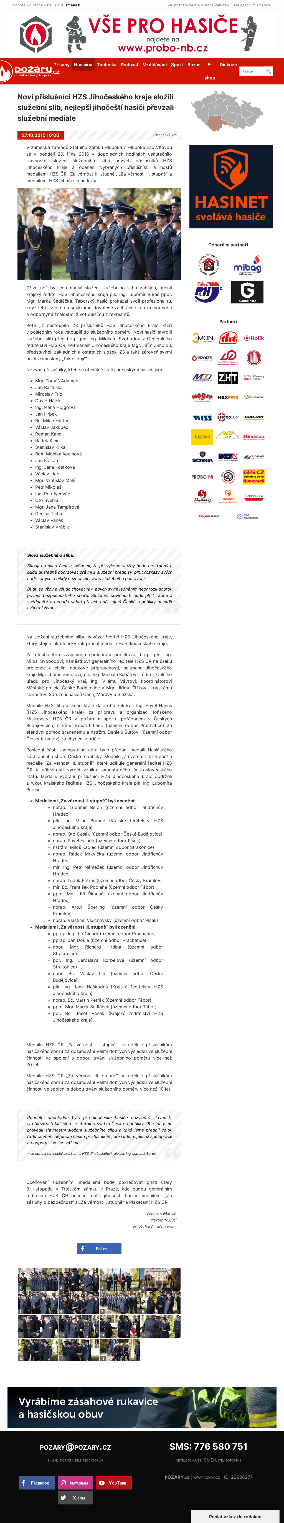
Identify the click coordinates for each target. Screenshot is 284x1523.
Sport (177, 64)
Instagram (79, 1483)
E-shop (209, 71)
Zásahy (62, 64)
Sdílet (101, 1248)
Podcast (129, 64)
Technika (106, 64)
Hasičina (83, 64)
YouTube (117, 1483)
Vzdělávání (155, 64)
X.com (79, 1498)
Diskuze (228, 64)
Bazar (193, 64)
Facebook (40, 1483)
